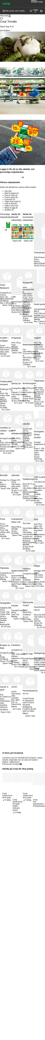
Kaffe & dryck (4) (11, 206)
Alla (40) (8, 191)
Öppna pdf (17, 241)
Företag (39, 2)
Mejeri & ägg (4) (11, 208)
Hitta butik (4, 16)
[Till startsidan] (6, 3)
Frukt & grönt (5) (11, 197)
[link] (22, 177)
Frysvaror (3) (10, 199)
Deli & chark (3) (11, 195)
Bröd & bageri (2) (12, 193)
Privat (33, 2)
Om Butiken (5, 30)
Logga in (35, 11)
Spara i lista (7, 305)
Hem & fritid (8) (11, 204)
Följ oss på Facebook (11, 764)
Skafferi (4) (9, 210)
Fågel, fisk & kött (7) (13, 202)
